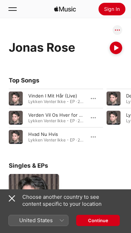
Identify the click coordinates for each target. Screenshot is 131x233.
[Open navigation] (12, 9)
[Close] (12, 198)
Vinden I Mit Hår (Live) (52, 96)
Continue (98, 220)
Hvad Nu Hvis (43, 134)
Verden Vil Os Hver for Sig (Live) (63, 115)
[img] (65, 9)
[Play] (116, 48)
